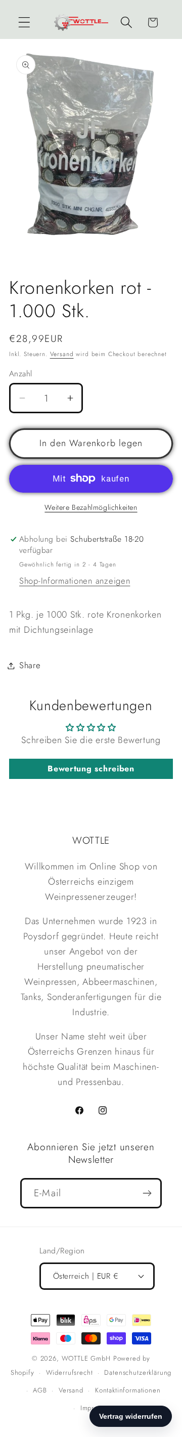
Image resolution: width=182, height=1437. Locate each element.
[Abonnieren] (146, 1193)
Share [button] (30, 665)
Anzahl (20, 373)
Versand (62, 354)
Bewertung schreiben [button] (91, 768)
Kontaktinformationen (128, 1390)
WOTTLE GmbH (86, 1358)
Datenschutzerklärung (137, 1372)
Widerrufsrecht (69, 1372)
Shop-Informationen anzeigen (74, 581)
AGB (40, 1390)
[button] (24, 22)
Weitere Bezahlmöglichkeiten (90, 507)
